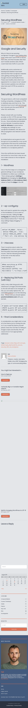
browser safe (9, 343)
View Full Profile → (5, 679)
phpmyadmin (13, 345)
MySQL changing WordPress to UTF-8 (13, 510)
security (3, 347)
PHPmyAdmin (9, 293)
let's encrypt (21, 343)
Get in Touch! (4, 693)
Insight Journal (4, 691)
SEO (8, 347)
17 (14, 582)
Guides (8, 11)
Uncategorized (4, 613)
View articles (12, 356)
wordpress (15, 347)
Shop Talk (3, 608)
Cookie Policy (9, 705)
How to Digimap (6, 374)
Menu (23, 4)
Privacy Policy (18, 705)
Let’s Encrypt (22, 105)
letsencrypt (4, 345)
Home (3, 11)
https (15, 343)
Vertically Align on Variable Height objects (12, 388)
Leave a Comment (10, 24)
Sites (2, 611)
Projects (3, 606)
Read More (5, 380)
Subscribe (14, 629)
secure (20, 345)
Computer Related (16, 22)
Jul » (26, 588)
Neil (3, 24)
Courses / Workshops (6, 601)
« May (2, 588)
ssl (10, 347)
